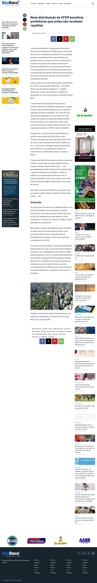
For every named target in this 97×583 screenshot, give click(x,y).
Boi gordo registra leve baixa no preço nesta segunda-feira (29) (84, 520)
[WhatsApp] (25, 29)
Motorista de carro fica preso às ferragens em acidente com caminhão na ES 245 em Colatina (85, 449)
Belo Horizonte (58, 329)
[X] (25, 20)
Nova (50, 334)
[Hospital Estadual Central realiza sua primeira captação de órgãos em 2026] (85, 416)
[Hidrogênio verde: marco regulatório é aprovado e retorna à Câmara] (85, 288)
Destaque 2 (78, 422)
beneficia (67, 329)
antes (50, 329)
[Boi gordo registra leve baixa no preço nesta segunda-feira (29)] (85, 510)
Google (43, 331)
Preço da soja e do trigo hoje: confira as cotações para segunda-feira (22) (84, 277)
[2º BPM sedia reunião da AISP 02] (85, 247)
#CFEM (45, 329)
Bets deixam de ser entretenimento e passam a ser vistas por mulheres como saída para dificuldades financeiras (10, 48)
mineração (60, 331)
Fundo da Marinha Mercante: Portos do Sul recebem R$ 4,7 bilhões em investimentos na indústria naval (84, 341)
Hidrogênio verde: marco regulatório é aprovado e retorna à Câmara (83, 298)
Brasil (3, 20)
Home (31, 14)
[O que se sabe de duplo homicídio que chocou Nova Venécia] (85, 376)
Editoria (37, 14)
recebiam (44, 337)
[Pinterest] (25, 24)
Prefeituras (36, 337)
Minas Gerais (51, 331)
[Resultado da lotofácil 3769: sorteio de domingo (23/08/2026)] (10, 80)
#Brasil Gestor (37, 329)
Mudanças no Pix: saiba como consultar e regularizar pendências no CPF (84, 319)
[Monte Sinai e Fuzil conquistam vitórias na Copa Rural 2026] (10, 174)
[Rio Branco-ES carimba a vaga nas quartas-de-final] (85, 398)
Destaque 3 (78, 315)
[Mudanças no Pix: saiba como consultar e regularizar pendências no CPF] (85, 309)
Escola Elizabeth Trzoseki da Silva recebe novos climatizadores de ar (10, 211)
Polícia (77, 444)
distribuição (36, 331)
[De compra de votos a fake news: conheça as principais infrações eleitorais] (10, 35)
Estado (77, 253)
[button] (93, 3)
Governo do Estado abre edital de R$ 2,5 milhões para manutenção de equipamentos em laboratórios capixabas (85, 498)
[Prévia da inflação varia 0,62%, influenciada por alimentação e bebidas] (85, 205)
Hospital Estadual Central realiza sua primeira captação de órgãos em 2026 (85, 427)
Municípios (68, 331)
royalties (51, 337)
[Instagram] (84, 553)
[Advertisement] (10, 138)
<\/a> (38, 196)
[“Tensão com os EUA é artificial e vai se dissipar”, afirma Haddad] (85, 226)
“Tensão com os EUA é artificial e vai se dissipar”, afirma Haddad (83, 237)
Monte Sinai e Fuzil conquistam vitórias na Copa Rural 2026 (10, 181)
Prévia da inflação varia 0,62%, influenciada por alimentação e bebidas (85, 215)
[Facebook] (25, 15)
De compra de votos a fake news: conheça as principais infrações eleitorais (10, 24)
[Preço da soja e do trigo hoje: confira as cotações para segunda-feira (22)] (85, 266)
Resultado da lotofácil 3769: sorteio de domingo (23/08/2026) (10, 70)
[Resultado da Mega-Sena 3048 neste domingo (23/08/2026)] (10, 100)
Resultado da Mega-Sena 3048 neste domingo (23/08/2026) (10, 90)
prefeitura (62, 334)
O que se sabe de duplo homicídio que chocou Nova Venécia (84, 387)
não (33, 334)
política (55, 334)
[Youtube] (93, 553)
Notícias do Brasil (41, 334)
